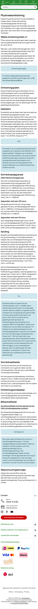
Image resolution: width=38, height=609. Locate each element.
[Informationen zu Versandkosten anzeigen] (8, 574)
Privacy (26, 592)
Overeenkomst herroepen (14, 517)
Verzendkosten (26, 598)
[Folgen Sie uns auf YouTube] (12, 512)
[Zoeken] (35, 7)
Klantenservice (11, 508)
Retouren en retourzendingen (20, 603)
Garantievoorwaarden (21, 601)
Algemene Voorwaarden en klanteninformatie (19, 588)
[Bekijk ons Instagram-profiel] (2, 512)
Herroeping (19, 592)
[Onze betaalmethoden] (19, 555)
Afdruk (11, 592)
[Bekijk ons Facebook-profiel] (7, 512)
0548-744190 (12, 501)
